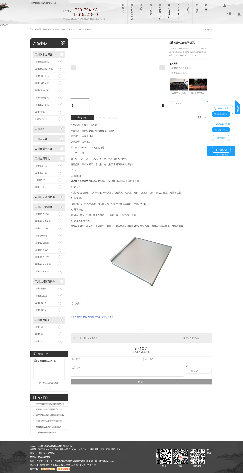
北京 (102, 449)
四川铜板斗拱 (41, 173)
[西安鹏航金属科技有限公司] (43, 2)
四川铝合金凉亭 (42, 250)
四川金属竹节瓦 (42, 105)
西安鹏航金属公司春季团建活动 (50, 415)
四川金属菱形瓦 (42, 97)
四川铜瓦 (40, 129)
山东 (118, 449)
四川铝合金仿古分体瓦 (49, 383)
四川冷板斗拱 (41, 187)
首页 (45, 29)
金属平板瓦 (82, 317)
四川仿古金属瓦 (69, 29)
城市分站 (82, 449)
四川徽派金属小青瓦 (44, 69)
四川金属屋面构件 (45, 281)
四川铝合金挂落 (42, 214)
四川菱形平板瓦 (179, 93)
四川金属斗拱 (42, 158)
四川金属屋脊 (41, 303)
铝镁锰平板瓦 (107, 317)
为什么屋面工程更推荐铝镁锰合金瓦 (50, 421)
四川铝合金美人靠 (43, 221)
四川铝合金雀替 (42, 257)
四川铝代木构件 (43, 207)
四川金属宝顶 (41, 296)
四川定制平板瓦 (90, 338)
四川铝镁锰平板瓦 (179, 72)
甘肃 (113, 449)
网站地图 (64, 449)
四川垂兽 (39, 334)
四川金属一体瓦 (43, 148)
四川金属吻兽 (42, 320)
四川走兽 (39, 341)
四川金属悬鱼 (41, 310)
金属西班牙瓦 (41, 119)
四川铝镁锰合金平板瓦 (181, 68)
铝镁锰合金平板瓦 (80, 181)
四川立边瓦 (40, 112)
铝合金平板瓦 (94, 317)
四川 (97, 449)
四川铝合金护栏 (42, 228)
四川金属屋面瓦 (42, 62)
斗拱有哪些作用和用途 (46, 432)
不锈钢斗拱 (40, 180)
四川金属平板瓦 (86, 29)
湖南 (92, 449)
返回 (207, 29)
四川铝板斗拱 (41, 166)
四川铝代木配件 (42, 271)
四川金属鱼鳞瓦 (42, 83)
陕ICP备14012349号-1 (48, 449)
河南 (108, 449)
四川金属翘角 (41, 288)
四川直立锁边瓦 (42, 90)
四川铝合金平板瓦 (191, 338)
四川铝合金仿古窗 (45, 197)
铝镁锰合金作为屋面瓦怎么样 (49, 409)
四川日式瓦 (41, 138)
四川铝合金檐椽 (42, 243)
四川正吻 (39, 327)
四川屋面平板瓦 (198, 93)
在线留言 (177, 103)
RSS (71, 449)
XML (76, 449)
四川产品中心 (55, 29)
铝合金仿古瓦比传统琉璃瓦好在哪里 (50, 427)
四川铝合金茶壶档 (43, 264)
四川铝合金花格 (42, 235)
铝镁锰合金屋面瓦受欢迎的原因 (50, 403)
